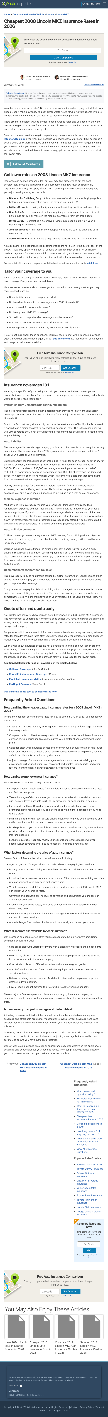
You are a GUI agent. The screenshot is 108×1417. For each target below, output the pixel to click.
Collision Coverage (20, 669)
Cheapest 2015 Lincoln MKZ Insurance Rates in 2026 (76, 1065)
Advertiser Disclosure (94, 84)
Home (7, 14)
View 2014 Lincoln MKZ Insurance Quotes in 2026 (16, 1346)
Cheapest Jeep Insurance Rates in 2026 (90, 1118)
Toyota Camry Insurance (90, 1168)
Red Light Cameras (20, 684)
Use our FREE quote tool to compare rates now (30, 691)
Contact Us (20, 1395)
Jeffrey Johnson (42, 76)
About (11, 1395)
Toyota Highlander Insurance (87, 1201)
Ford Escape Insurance (89, 1164)
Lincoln (50, 14)
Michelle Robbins (80, 76)
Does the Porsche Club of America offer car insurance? (89, 1141)
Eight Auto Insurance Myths (25, 679)
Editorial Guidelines (15, 93)
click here (92, 263)
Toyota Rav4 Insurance (89, 1195)
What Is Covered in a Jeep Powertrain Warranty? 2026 (88, 1109)
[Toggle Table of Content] (23, 164)
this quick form (61, 338)
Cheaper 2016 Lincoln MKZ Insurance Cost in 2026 (40, 1347)
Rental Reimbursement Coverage (28, 674)
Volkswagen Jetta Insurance (86, 1189)
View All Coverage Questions (87, 1150)
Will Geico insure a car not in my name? (89, 1100)
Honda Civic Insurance (89, 1207)
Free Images (55, 1410)
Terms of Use (72, 62)
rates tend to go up (14, 139)
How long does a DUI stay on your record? (88, 1133)
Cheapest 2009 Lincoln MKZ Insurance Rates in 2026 (33, 1067)
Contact (74, 1407)
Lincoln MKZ (62, 14)
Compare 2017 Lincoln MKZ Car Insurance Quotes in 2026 (66, 1347)
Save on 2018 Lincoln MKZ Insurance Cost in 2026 (91, 1347)
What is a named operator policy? (86, 1093)
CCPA (65, 1410)
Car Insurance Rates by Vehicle (28, 14)
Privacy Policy (87, 1407)
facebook (21, 1385)
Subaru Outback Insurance (85, 1175)
